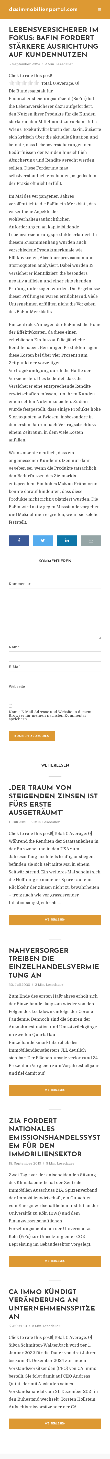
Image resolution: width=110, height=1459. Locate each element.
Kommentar (19, 584)
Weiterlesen (55, 919)
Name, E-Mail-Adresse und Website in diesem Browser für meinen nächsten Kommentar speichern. (50, 715)
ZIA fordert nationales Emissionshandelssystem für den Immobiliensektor (54, 1138)
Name (14, 647)
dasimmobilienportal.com (43, 9)
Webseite (17, 686)
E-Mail (14, 667)
